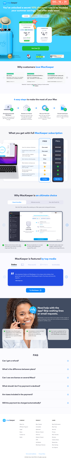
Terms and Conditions (31, 453)
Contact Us (22, 434)
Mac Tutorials (55, 434)
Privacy (53, 432)
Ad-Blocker (38, 442)
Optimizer (38, 429)
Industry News (55, 439)
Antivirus (38, 434)
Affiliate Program (24, 426)
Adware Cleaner (40, 437)
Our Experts (55, 447)
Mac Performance (56, 424)
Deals (21, 437)
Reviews (54, 437)
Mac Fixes (54, 426)
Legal (21, 429)
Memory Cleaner (40, 432)
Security (54, 429)
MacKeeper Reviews (40, 444)
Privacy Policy (42, 453)
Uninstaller (38, 426)
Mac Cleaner (39, 424)
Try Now (45, 179)
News (21, 432)
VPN (37, 439)
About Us (22, 424)
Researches (54, 442)
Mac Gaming (55, 444)
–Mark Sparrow (18, 280)
